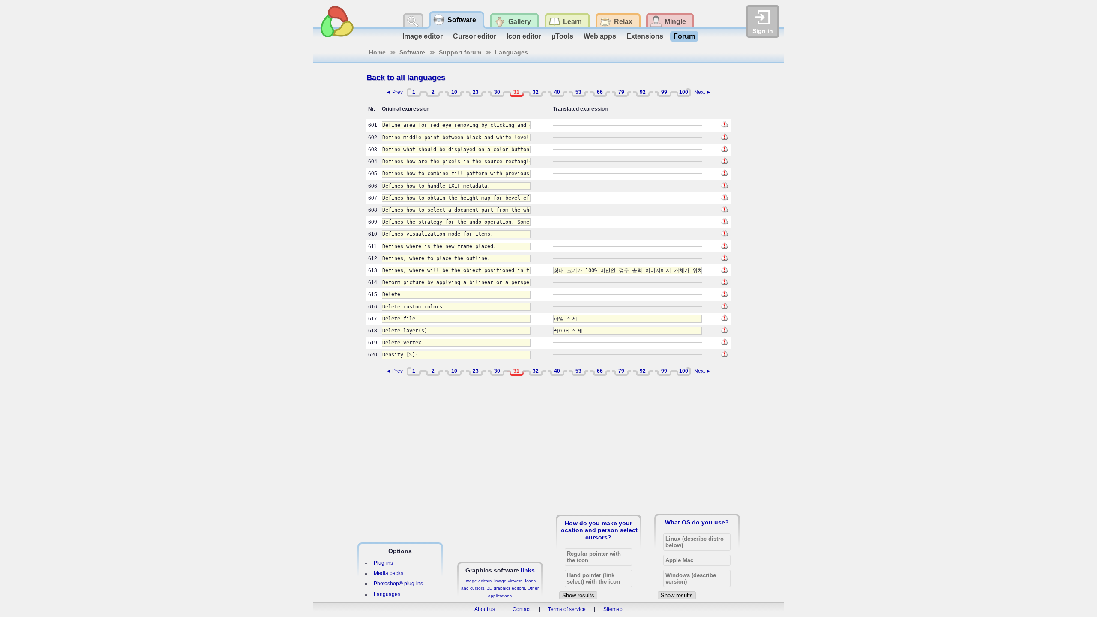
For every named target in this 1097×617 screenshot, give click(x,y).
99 (664, 92)
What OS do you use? (697, 522)
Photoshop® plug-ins (398, 584)
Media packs (388, 573)
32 (536, 92)
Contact (522, 609)
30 (497, 92)
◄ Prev (394, 92)
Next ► (702, 92)
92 (643, 92)
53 (578, 92)
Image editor (422, 36)
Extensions (644, 36)
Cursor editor (474, 36)
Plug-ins (383, 563)
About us (484, 609)
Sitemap (613, 609)
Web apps (600, 36)
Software (412, 52)
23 (476, 92)
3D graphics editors (506, 588)
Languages (511, 52)
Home (377, 52)
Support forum (460, 52)
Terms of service (567, 609)
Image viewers (508, 580)
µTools (562, 36)
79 (621, 92)
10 (454, 92)
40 (557, 92)
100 (683, 92)
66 (600, 92)
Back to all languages (405, 77)
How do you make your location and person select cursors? (598, 530)
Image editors (478, 580)
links (528, 570)
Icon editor (524, 36)
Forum (684, 36)
